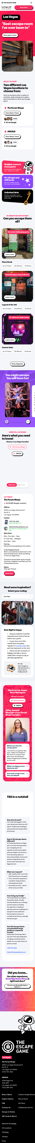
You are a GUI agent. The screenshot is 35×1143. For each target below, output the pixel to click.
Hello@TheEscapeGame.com (18, 527)
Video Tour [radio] (21, 485)
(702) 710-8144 (14, 521)
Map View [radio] (11, 485)
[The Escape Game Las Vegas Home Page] (17, 1047)
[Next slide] (28, 421)
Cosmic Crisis (21, 646)
